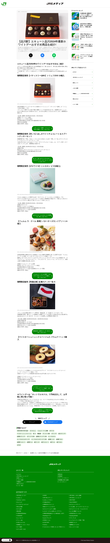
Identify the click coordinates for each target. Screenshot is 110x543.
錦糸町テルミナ (73, 522)
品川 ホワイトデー (62, 433)
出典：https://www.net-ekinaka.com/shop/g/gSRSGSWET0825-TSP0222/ (30, 194)
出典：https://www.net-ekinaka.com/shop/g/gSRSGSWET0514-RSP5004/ (30, 367)
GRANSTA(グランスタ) (75, 513)
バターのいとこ (33, 430)
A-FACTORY (46, 522)
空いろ (34, 433)
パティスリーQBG (46, 433)
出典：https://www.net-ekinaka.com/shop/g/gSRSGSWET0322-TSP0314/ (30, 103)
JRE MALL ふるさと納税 (75, 495)
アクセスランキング (77, 10)
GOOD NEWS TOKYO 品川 (22, 430)
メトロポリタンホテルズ (22, 504)
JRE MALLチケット (47, 497)
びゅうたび (19, 502)
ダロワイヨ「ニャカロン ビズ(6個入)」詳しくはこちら (42, 215)
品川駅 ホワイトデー (21, 436)
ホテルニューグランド (74, 504)
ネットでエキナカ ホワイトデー (23, 439)
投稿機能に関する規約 (63, 480)
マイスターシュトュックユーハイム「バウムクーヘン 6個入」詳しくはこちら (42, 388)
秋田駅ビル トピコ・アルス (23, 524)
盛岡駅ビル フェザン (74, 524)
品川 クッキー (37, 442)
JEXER (45, 495)
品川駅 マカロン (59, 439)
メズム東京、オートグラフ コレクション (79, 506)
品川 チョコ (52, 442)
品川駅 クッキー (51, 439)
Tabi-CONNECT (73, 502)
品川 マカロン (59, 442)
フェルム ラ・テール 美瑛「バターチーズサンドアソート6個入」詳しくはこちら (42, 276)
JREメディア (18, 452)
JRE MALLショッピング (75, 497)
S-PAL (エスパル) (21, 522)
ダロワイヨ (51, 430)
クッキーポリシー (62, 481)
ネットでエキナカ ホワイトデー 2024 (39, 439)
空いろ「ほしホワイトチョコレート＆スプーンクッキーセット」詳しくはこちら (42, 160)
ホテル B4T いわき (21, 529)
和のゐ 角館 (19, 506)
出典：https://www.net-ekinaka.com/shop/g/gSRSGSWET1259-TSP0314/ (30, 310)
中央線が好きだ (47, 502)
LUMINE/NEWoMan (21, 513)
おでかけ (19, 445)
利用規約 (60, 476)
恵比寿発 (19, 511)
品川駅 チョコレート (21, 442)
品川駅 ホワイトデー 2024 (41, 436)
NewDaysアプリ (47, 515)
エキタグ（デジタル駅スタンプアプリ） (52, 511)
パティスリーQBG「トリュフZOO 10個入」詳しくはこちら (42, 128)
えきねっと (19, 497)
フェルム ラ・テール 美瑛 (43, 430)
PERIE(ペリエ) (46, 520)
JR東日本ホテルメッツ (48, 504)
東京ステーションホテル (49, 506)
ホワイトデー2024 (30, 436)
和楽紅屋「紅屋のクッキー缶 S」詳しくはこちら (42, 331)
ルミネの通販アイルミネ (75, 511)
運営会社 (60, 474)
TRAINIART (19, 515)
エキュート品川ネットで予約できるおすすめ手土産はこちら (42, 410)
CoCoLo (45, 524)
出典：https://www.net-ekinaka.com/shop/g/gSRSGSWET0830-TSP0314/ (30, 251)
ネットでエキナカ (51, 436)
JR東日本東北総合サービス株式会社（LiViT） (54, 513)
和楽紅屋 (39, 433)
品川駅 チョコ (30, 442)
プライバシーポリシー (63, 478)
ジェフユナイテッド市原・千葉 (76, 520)
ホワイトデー (54, 433)
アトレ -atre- (20, 520)
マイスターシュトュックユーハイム (24, 433)
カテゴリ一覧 (19, 470)
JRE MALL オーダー (21, 495)
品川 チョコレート (45, 442)
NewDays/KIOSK (73, 515)
